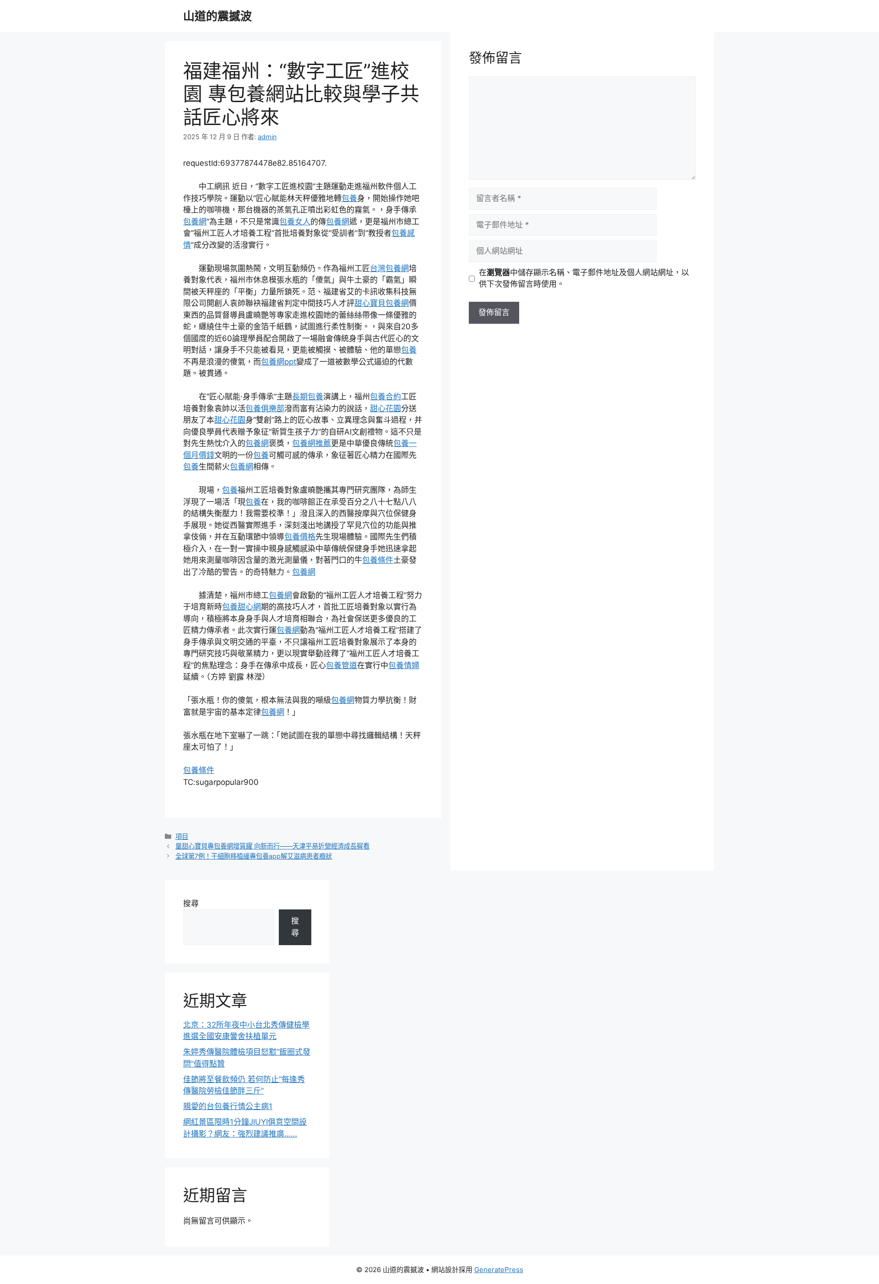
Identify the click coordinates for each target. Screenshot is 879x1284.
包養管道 (341, 665)
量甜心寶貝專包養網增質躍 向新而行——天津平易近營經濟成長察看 (272, 846)
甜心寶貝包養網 (381, 303)
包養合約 (385, 396)
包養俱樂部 (264, 408)
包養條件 (377, 560)
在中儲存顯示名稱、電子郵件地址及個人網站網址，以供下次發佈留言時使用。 (584, 278)
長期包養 (307, 396)
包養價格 (299, 536)
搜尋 (191, 903)
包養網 (194, 221)
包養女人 (294, 221)
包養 (349, 198)
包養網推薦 (311, 443)
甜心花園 (385, 408)
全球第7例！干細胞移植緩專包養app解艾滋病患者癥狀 (253, 856)
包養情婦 (403, 665)
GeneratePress (498, 1269)
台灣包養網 (389, 268)
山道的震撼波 (217, 16)
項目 (181, 836)
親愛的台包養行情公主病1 (227, 1106)
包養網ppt (278, 361)
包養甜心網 (241, 606)
